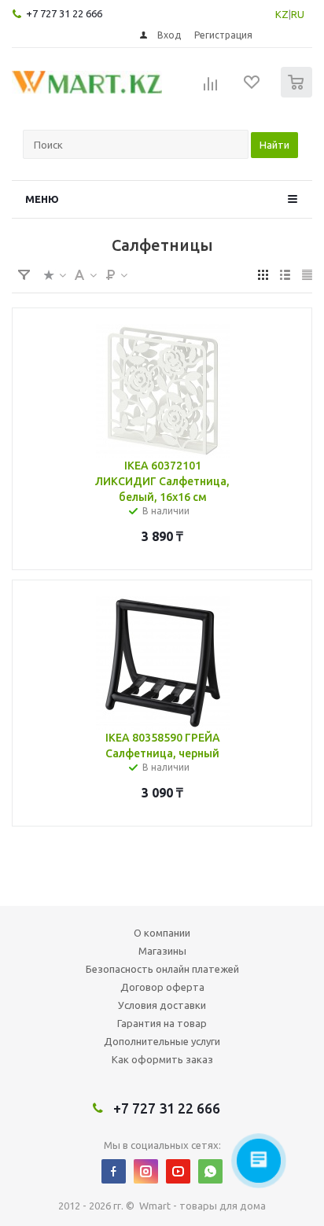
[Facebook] (113, 1171)
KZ (282, 14)
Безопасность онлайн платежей (162, 968)
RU (297, 14)
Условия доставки (162, 1005)
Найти (274, 144)
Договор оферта (162, 986)
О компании (162, 932)
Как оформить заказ (162, 1059)
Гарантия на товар (162, 1023)
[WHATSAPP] (210, 1171)
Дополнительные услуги (162, 1041)
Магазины (162, 950)
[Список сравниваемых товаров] (210, 89)
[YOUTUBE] (178, 1171)
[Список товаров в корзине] (298, 94)
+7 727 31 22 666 (64, 13)
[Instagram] (146, 1171)
